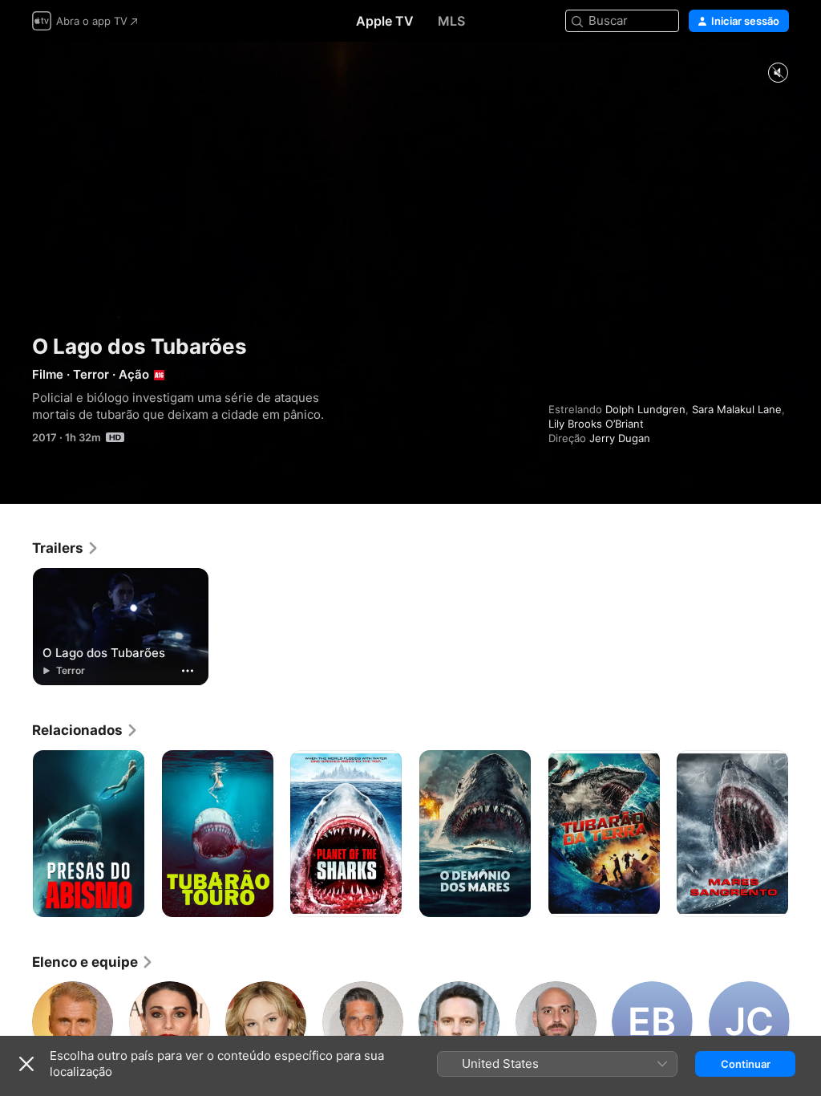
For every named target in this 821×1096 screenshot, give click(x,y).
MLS (451, 21)
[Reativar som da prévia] (777, 73)
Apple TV (385, 21)
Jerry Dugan (619, 438)
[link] (65, 548)
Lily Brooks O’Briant (596, 423)
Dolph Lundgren (645, 409)
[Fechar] (26, 1064)
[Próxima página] (805, 833)
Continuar (745, 1063)
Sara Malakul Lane (737, 409)
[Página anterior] (16, 833)
